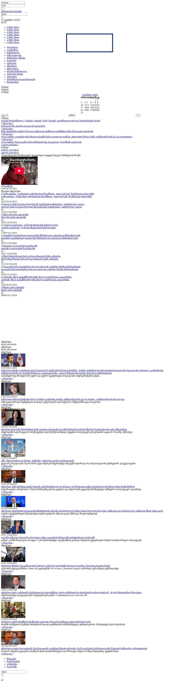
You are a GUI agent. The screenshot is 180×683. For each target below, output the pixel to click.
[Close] (112, 34)
